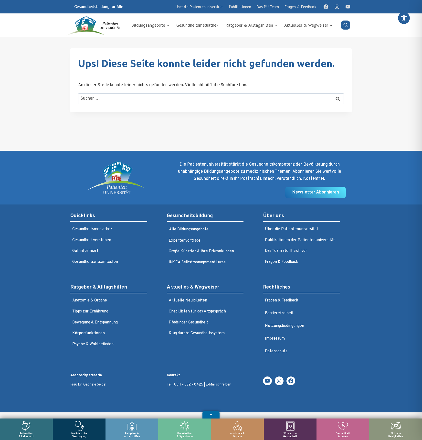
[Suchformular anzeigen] (345, 25)
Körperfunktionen (88, 333)
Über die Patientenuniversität (199, 6)
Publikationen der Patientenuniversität (300, 240)
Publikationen (240, 6)
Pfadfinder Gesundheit (188, 322)
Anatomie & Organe (89, 300)
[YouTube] (348, 6)
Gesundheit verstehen (91, 240)
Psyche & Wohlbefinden (93, 344)
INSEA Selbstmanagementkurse (197, 262)
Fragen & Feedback (300, 6)
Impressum (275, 338)
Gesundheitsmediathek (197, 25)
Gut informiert (85, 250)
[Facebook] (326, 6)
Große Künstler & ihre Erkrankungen (201, 251)
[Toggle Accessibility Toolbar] (404, 18)
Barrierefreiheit (279, 313)
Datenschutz (276, 351)
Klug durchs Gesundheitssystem (197, 333)
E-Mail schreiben (218, 384)
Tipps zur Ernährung (90, 311)
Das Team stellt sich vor (286, 250)
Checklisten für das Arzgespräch (197, 311)
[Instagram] (337, 6)
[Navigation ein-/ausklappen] (211, 415)
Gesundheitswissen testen (95, 261)
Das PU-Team (267, 6)
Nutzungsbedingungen (284, 325)
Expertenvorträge (184, 240)
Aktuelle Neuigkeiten (188, 300)
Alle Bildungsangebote (189, 229)
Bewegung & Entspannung (95, 322)
